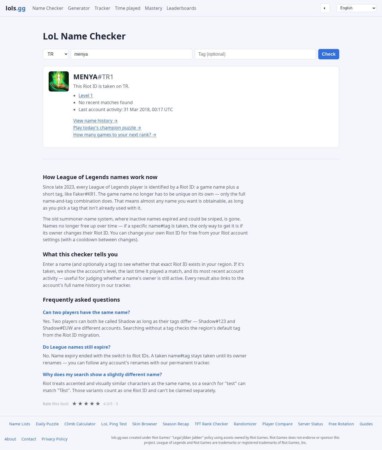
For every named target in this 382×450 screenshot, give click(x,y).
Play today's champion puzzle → (107, 128)
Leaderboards (181, 8)
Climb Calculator (80, 423)
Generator (79, 8)
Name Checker (47, 8)
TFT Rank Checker (211, 423)
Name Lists (19, 423)
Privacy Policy (54, 439)
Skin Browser (144, 423)
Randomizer (245, 423)
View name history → (95, 121)
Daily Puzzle (47, 423)
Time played (127, 8)
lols (16, 8)
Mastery (153, 8)
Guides (366, 423)
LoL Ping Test (114, 423)
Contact (29, 439)
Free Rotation (341, 423)
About (10, 439)
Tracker (102, 8)
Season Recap (176, 423)
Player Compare (277, 423)
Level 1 (86, 95)
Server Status (310, 423)
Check (329, 54)
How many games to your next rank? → (114, 135)
